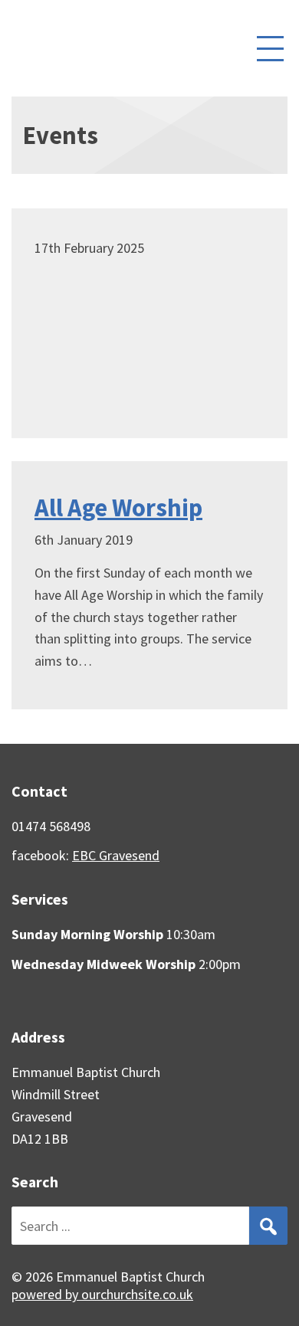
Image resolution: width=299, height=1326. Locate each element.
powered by (102, 1294)
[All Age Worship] (150, 585)
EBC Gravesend (115, 855)
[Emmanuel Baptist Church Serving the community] (97, 48)
